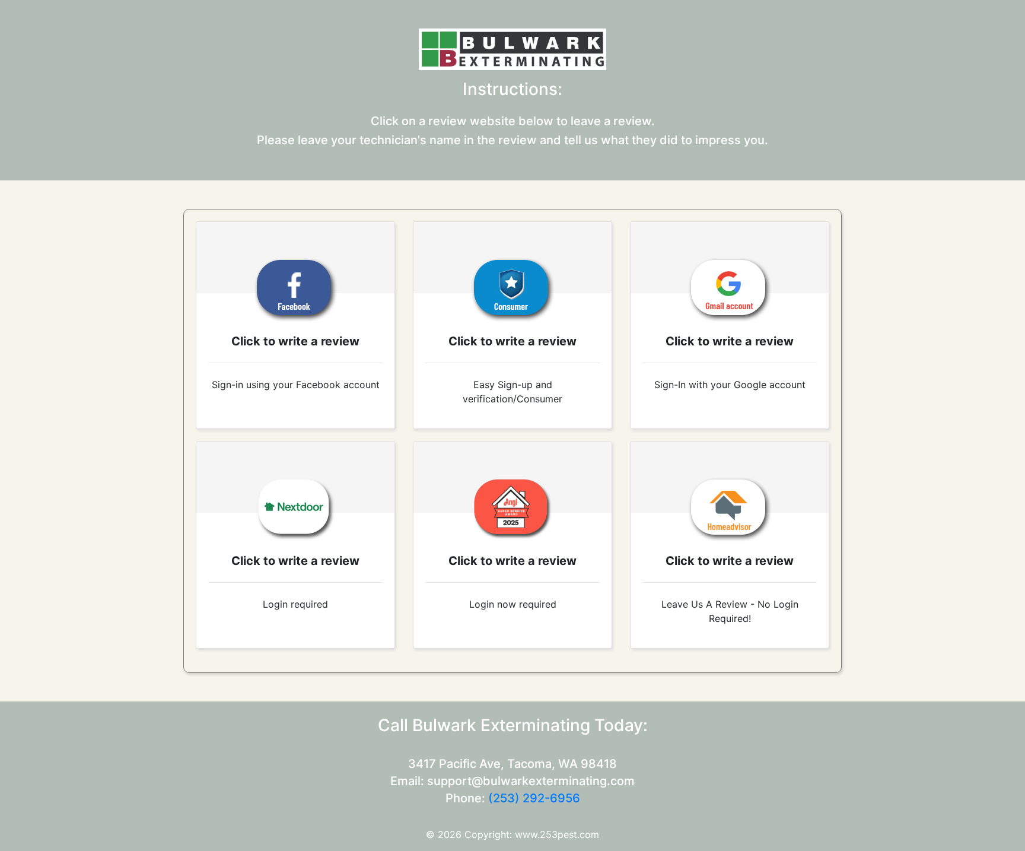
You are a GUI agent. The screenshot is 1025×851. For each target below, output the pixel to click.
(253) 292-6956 (534, 798)
